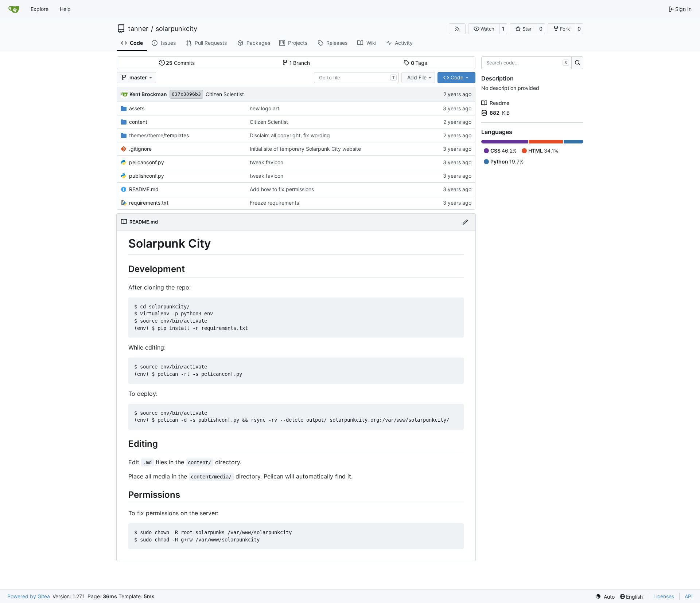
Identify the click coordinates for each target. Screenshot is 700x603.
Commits (180, 63)
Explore (39, 9)
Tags (419, 63)
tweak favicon (266, 162)
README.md (144, 189)
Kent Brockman (148, 94)
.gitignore (140, 149)
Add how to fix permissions (282, 189)
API (689, 596)
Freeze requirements (274, 203)
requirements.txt (148, 203)
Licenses (663, 596)
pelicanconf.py (146, 162)
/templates (159, 135)
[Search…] (577, 63)
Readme (499, 103)
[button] (484, 28)
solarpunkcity (176, 28)
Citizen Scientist (225, 94)
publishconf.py (146, 176)
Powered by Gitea (28, 596)
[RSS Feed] (457, 28)
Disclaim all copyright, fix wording (290, 135)
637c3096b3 (186, 94)
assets (136, 108)
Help (65, 9)
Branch (299, 63)
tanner (138, 28)
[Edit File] (465, 222)
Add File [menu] (417, 77)
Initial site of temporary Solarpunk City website (305, 149)
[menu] (605, 597)
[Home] (14, 9)
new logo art (264, 108)
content (138, 122)
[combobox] (356, 77)
